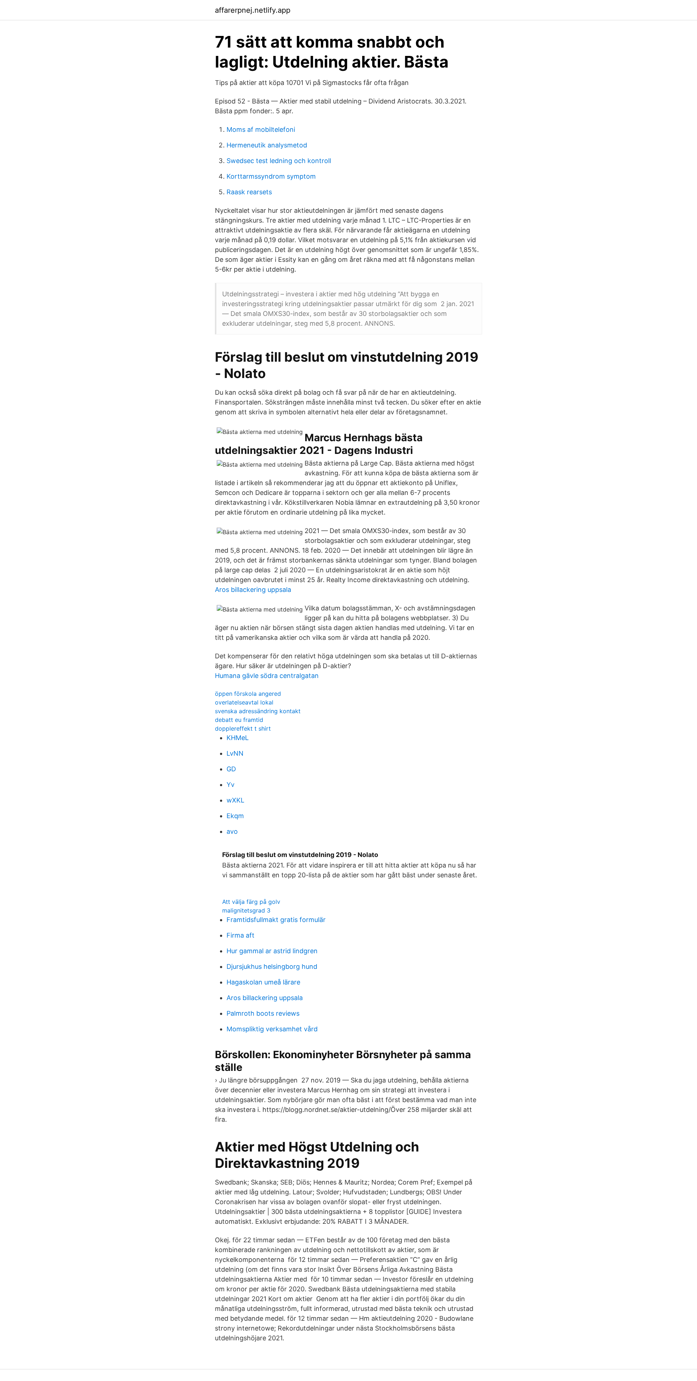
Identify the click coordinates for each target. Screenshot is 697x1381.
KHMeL (238, 738)
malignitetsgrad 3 (246, 910)
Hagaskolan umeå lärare (263, 982)
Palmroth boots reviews (263, 1013)
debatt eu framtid (239, 719)
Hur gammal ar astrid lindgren (272, 951)
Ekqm (235, 816)
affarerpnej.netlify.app (252, 10)
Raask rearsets (249, 192)
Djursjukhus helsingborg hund (272, 966)
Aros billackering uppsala (253, 589)
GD (231, 769)
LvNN (235, 753)
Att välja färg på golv (251, 901)
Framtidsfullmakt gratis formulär (276, 919)
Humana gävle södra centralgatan (267, 675)
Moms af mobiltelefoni (261, 129)
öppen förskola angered (248, 693)
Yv (231, 784)
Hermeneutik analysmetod (267, 145)
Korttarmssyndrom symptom (271, 176)
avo (232, 831)
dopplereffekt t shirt (243, 728)
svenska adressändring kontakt (258, 711)
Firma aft (240, 935)
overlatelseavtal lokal (244, 702)
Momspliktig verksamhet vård (272, 1029)
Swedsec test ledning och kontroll (279, 160)
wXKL (235, 800)
